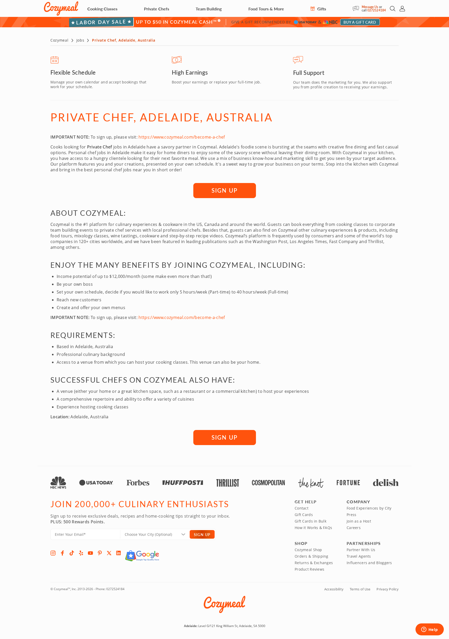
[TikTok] (71, 553)
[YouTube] (90, 553)
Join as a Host (359, 521)
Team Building (209, 9)
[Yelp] (81, 553)
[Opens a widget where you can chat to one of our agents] (429, 629)
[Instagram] (53, 553)
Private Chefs (156, 9)
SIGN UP (224, 190)
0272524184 (376, 10)
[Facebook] (62, 553)
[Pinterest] (99, 553)
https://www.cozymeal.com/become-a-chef (181, 137)
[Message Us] (357, 8)
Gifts (321, 9)
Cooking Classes (102, 9)
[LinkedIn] (118, 553)
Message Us (370, 7)
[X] (109, 553)
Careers (354, 527)
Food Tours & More (266, 9)
